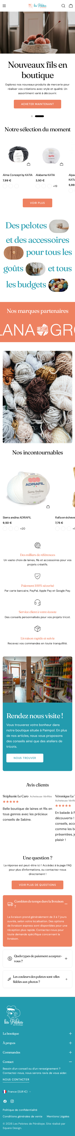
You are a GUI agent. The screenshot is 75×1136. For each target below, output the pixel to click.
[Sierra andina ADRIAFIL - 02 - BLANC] (5, 528)
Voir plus (37, 203)
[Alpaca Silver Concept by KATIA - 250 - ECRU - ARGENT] (71, 190)
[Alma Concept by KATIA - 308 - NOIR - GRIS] (16, 186)
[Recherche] (63, 5)
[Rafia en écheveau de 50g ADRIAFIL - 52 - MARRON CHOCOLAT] (57, 528)
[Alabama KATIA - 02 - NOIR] (44, 186)
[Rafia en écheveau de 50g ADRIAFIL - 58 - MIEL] (63, 528)
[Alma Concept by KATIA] (18, 154)
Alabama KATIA (45, 175)
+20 (22, 528)
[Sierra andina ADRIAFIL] (28, 487)
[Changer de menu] (4, 5)
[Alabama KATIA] (51, 154)
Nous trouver (25, 758)
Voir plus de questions (37, 885)
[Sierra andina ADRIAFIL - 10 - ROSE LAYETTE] (11, 528)
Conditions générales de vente (22, 1116)
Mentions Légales (58, 1116)
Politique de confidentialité (20, 1110)
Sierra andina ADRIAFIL (17, 517)
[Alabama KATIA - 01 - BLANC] (38, 186)
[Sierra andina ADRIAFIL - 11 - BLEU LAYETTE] (16, 528)
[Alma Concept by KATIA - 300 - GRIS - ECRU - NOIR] (5, 186)
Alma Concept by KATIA (18, 175)
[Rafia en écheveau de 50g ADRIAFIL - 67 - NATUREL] (69, 528)
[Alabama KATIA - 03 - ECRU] (49, 186)
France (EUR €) (17, 1091)
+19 (55, 186)
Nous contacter (16, 1079)
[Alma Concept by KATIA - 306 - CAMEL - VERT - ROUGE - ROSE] (11, 186)
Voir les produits (37, 100)
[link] (59, 226)
